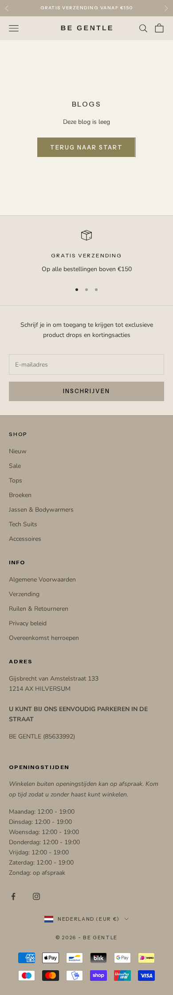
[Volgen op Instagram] (36, 896)
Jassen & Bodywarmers (41, 509)
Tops (15, 480)
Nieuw (18, 451)
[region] (86, 252)
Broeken (20, 495)
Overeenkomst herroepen (44, 638)
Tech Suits (23, 524)
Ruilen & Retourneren (38, 609)
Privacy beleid (28, 623)
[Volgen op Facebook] (13, 896)
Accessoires (25, 539)
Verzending (24, 594)
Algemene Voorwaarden (42, 579)
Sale (15, 466)
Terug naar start (86, 147)
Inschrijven (86, 390)
